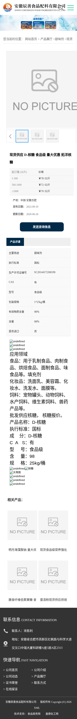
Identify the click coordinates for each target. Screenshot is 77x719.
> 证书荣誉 (10, 682)
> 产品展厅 (38, 676)
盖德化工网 (52, 713)
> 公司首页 (10, 670)
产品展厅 (46, 39)
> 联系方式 (38, 682)
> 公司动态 (10, 676)
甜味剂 (59, 39)
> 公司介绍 (38, 670)
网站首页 (31, 39)
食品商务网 (34, 713)
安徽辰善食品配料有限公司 (21, 701)
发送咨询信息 (42, 226)
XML (37, 707)
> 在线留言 (10, 689)
